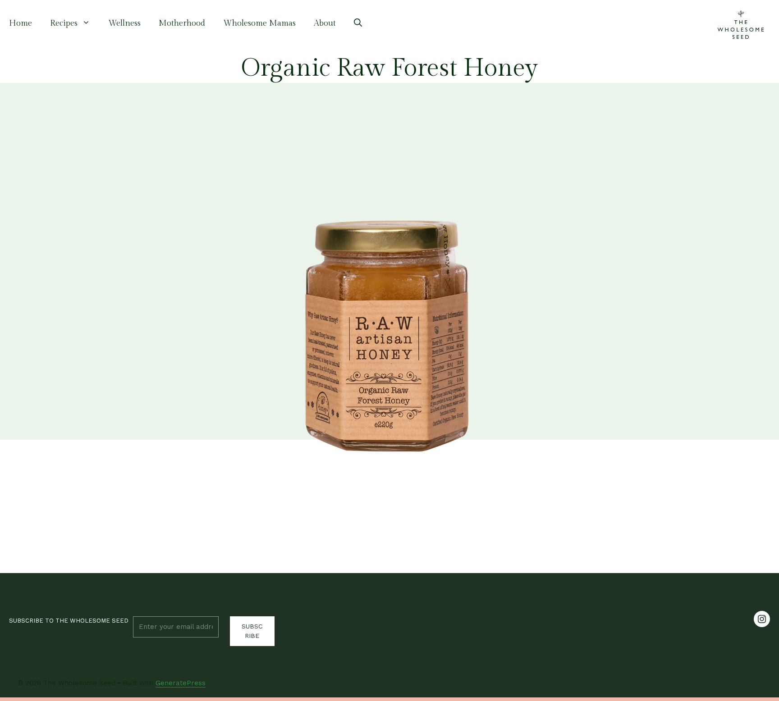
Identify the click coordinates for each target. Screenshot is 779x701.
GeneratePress (181, 683)
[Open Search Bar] (358, 23)
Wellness (124, 23)
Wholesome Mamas (259, 23)
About (325, 23)
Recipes (64, 23)
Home (20, 23)
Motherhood (182, 23)
